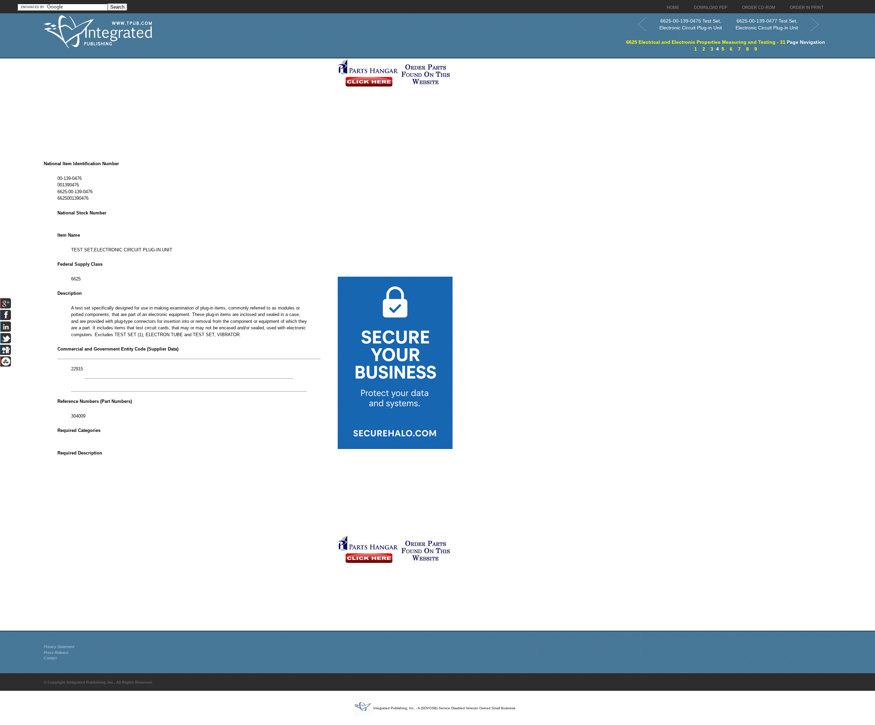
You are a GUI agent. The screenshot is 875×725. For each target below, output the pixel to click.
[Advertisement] (189, 106)
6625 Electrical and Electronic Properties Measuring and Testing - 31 (705, 42)
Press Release (56, 652)
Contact (50, 658)
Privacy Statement (59, 647)
